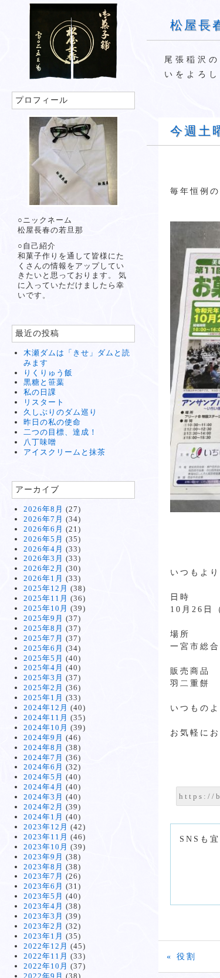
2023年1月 (43, 936)
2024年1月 (43, 816)
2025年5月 (43, 658)
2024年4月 (43, 786)
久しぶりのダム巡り (60, 412)
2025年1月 (43, 697)
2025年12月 (45, 588)
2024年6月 (43, 766)
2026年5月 (43, 539)
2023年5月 (43, 896)
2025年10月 (45, 608)
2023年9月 (43, 856)
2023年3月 (43, 916)
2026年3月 (43, 558)
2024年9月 (43, 737)
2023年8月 (43, 866)
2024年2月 (43, 806)
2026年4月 (43, 549)
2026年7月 (43, 519)
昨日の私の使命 (52, 422)
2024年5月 (43, 776)
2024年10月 (45, 727)
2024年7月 (43, 757)
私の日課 (39, 392)
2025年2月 (43, 687)
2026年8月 (43, 509)
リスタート (44, 402)
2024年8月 (43, 747)
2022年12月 (45, 946)
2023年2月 (43, 926)
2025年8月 (43, 628)
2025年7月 (43, 638)
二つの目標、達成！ (60, 432)
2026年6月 (43, 529)
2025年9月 (43, 618)
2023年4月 (43, 906)
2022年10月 (45, 966)
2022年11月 (45, 956)
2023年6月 (43, 886)
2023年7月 (43, 876)
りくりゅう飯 (48, 372)
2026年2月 (43, 568)
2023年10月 (45, 846)
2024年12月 (45, 707)
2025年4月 (43, 667)
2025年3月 (43, 677)
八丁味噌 (39, 442)
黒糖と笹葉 (44, 382)
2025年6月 (43, 648)
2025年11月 (45, 598)
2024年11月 (45, 717)
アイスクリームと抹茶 (64, 452)
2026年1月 (43, 578)
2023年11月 (45, 836)
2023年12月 (45, 826)
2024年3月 (43, 796)
